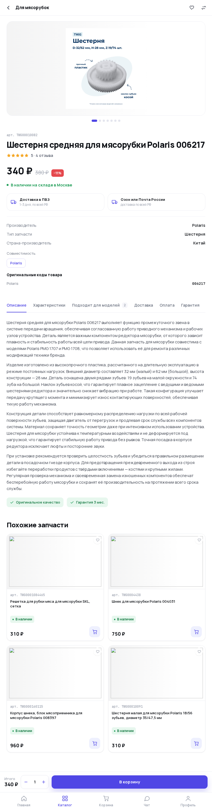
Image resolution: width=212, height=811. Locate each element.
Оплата (167, 305)
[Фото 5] (111, 121)
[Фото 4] (108, 121)
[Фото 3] (104, 121)
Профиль (188, 805)
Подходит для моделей (99, 305)
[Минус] (26, 782)
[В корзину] (94, 631)
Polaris (16, 262)
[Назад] (8, 7)
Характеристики (49, 305)
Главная (23, 805)
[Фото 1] (94, 121)
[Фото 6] (115, 121)
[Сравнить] (203, 7)
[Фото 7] (119, 121)
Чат (147, 805)
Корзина (106, 805)
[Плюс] (44, 782)
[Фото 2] (100, 121)
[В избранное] (191, 7)
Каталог (65, 805)
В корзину (129, 782)
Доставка (143, 305)
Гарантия (190, 305)
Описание (16, 305)
